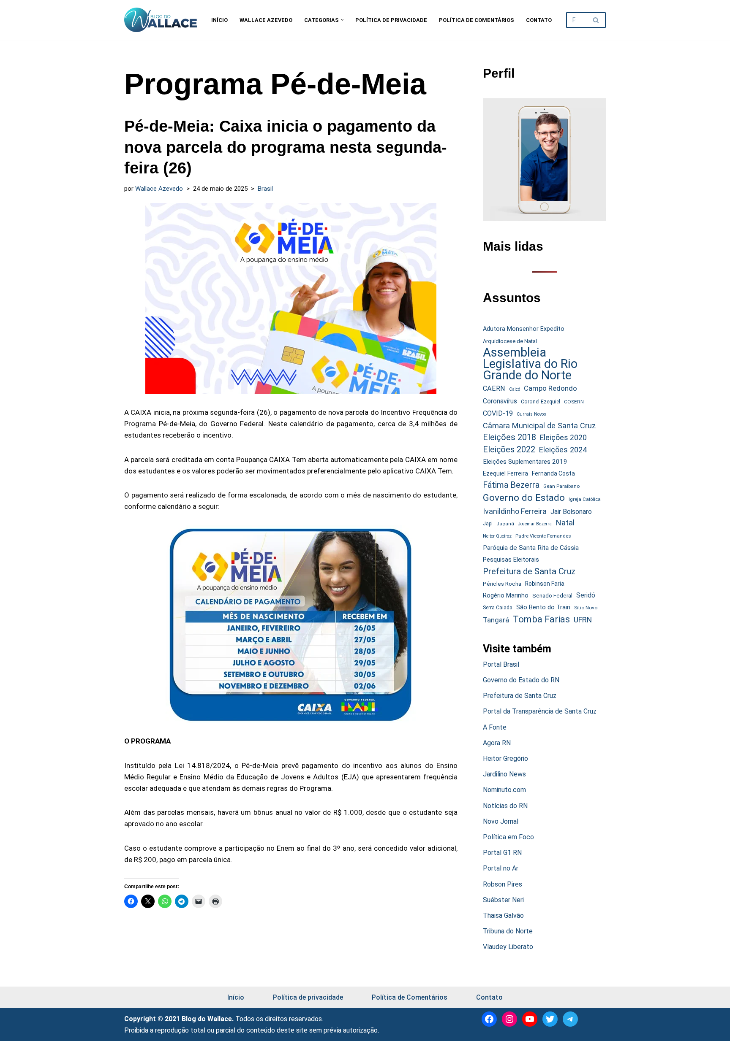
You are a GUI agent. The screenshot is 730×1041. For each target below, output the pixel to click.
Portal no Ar (500, 868)
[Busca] (596, 20)
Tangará (496, 620)
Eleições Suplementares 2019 (525, 461)
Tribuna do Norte (508, 931)
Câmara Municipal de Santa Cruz (539, 425)
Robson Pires (502, 884)
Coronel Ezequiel (540, 402)
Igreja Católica (585, 499)
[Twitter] (550, 1019)
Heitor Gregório (505, 758)
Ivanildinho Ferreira (515, 511)
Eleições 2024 (563, 449)
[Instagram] (509, 1019)
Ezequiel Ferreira (505, 473)
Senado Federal (552, 595)
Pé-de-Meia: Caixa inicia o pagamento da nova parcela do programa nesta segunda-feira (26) (285, 147)
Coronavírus (500, 401)
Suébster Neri (503, 900)
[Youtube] (529, 1019)
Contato (539, 20)
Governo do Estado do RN (521, 680)
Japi (488, 524)
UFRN (583, 619)
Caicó (514, 389)
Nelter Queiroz (497, 536)
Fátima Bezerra (511, 485)
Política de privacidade (391, 20)
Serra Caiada (497, 607)
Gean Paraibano (561, 486)
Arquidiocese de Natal (510, 341)
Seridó (585, 595)
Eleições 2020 (563, 437)
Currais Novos (531, 414)
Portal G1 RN (502, 853)
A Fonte (495, 727)
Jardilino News (504, 774)
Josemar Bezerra (535, 524)
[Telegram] (570, 1019)
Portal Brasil (501, 664)
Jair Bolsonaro (571, 512)
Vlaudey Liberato (508, 947)
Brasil (265, 188)
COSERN (574, 402)
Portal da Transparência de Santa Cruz (540, 711)
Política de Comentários (476, 20)
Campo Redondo (550, 388)
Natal (565, 522)
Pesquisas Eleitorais (511, 559)
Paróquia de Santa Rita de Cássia (531, 548)
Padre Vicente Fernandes (543, 536)
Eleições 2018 (509, 437)
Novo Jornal (500, 821)
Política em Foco (508, 837)
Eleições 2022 (509, 449)
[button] (342, 20)
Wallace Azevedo (266, 20)
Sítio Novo (585, 608)
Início (219, 20)
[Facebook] (489, 1019)
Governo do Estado (524, 497)
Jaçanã (505, 524)
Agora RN (497, 743)
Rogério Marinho (505, 595)
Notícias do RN (505, 806)
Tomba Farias (541, 619)
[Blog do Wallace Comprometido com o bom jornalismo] (160, 20)
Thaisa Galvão (503, 915)
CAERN (494, 388)
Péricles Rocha (502, 583)
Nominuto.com (504, 790)
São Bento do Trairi (543, 607)
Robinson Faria (544, 583)
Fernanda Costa (553, 473)
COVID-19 (498, 413)
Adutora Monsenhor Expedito (523, 329)
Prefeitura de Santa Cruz (529, 571)
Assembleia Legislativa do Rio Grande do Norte (530, 364)
